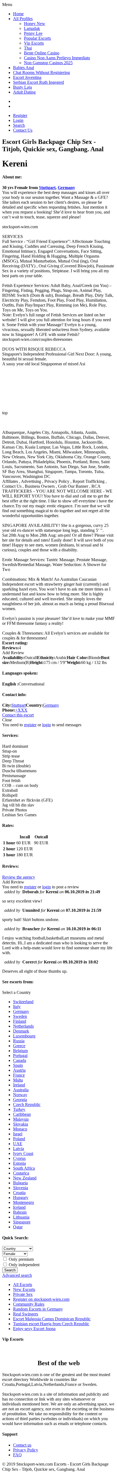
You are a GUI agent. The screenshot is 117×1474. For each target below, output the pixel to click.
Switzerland (23, 1001)
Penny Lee (33, 33)
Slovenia (20, 1187)
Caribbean (22, 1114)
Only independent (23, 1264)
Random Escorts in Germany (38, 1309)
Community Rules (28, 1304)
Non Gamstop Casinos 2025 (48, 62)
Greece (19, 1045)
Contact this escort (18, 715)
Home (18, 13)
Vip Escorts (34, 43)
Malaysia (21, 1119)
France (19, 1075)
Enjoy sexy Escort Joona (34, 1328)
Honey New (34, 23)
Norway (20, 1094)
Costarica (21, 1173)
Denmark (21, 1031)
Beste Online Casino (41, 53)
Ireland (19, 1085)
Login (18, 120)
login (46, 724)
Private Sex (23, 1294)
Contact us (22, 1445)
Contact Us (22, 130)
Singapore (21, 1222)
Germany (66, 187)
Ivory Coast (23, 1153)
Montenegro (23, 1202)
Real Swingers (25, 1314)
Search (19, 125)
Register (20, 115)
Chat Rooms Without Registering (41, 72)
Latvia (18, 1148)
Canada (19, 1060)
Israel (17, 1134)
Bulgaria (20, 1183)
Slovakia (20, 1124)
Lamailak (32, 28)
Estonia (19, 1163)
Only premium (21, 1259)
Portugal (20, 1055)
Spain (18, 1065)
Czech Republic (27, 1104)
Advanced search (17, 1275)
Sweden (20, 1016)
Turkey (19, 1109)
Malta (18, 1080)
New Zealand (24, 1178)
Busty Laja (22, 87)
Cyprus (19, 1158)
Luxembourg (24, 1036)
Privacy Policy (25, 1450)
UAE (17, 1143)
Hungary (20, 1197)
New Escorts (24, 1289)
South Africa (24, 1168)
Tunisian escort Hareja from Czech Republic (51, 1323)
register (30, 724)
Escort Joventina (27, 77)
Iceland (19, 1207)
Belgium (20, 1050)
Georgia (20, 1099)
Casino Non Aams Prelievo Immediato (57, 57)
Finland (19, 1021)
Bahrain (20, 1212)
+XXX (21, 710)
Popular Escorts (37, 38)
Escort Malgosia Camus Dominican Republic (52, 1319)
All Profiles (23, 18)
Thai (28, 48)
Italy (17, 1006)
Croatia (19, 1192)
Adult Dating (24, 92)
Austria (19, 1070)
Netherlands (23, 1026)
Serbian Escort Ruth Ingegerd (38, 82)
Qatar (18, 1227)
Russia (18, 1041)
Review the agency (18, 877)
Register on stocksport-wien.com (41, 1299)
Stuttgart (47, 187)
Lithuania (21, 1217)
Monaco (20, 1129)
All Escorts (22, 1284)
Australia (21, 1089)
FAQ (17, 1455)
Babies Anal (23, 67)
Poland (19, 1138)
